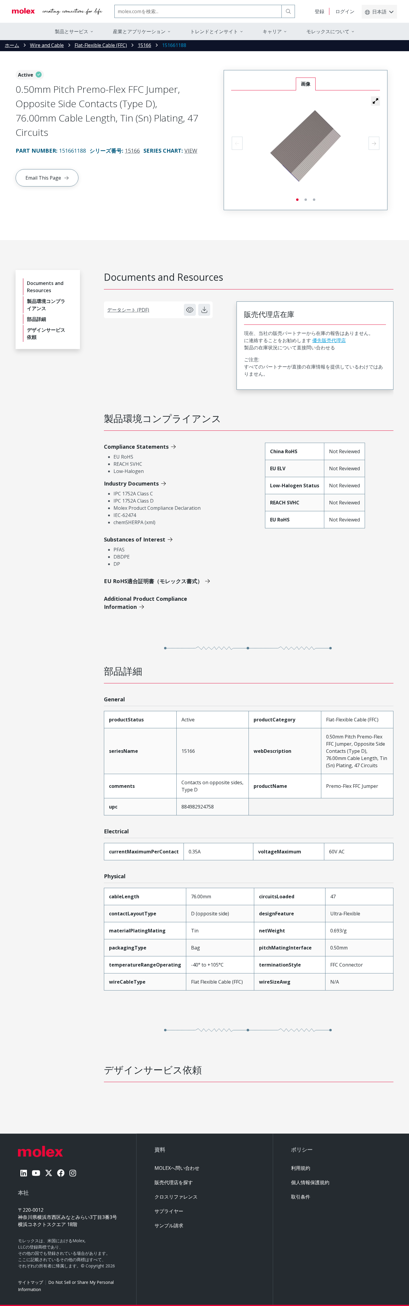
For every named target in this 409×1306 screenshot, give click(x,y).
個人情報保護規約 (310, 1182)
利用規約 (300, 1168)
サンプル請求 (168, 1225)
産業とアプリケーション (139, 31)
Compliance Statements (136, 446)
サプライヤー (168, 1211)
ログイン (345, 11)
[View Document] (190, 310)
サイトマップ (30, 1282)
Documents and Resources (45, 287)
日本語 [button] (379, 11)
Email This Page (43, 178)
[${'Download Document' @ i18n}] (204, 310)
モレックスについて (327, 31)
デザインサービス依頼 (46, 333)
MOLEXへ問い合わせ (176, 1168)
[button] (375, 101)
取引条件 (300, 1196)
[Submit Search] (288, 11)
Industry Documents (131, 483)
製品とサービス (71, 31)
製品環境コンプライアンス (46, 305)
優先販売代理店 (329, 340)
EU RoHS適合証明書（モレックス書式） (153, 581)
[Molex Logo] (57, 11)
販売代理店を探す (173, 1182)
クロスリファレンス (176, 1196)
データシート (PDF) (128, 310)
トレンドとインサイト (214, 31)
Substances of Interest (134, 539)
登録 (319, 11)
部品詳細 (36, 319)
